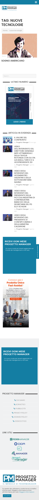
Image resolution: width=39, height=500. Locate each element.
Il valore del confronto (20, 138)
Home (5, 30)
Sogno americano (12, 60)
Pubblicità (20, 409)
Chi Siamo (20, 400)
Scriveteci (20, 404)
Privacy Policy (20, 413)
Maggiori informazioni (26, 492)
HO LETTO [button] (7, 495)
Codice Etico (20, 421)
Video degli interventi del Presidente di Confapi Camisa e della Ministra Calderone (23, 221)
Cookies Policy (20, 417)
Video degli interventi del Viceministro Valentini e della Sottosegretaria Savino (22, 176)
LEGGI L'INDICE (19, 122)
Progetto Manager (22, 142)
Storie (4, 56)
